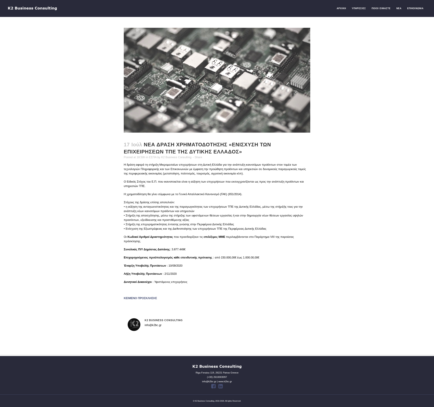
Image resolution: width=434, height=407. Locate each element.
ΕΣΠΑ (152, 157)
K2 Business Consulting (176, 157)
